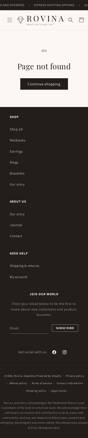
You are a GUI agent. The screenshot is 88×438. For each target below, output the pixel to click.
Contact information (70, 383)
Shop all (16, 129)
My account (19, 277)
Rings (14, 162)
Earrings (16, 151)
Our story (17, 184)
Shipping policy (36, 390)
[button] (9, 20)
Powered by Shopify (48, 375)
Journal (16, 225)
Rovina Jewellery (24, 375)
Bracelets (17, 173)
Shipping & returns (24, 265)
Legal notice (58, 390)
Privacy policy (75, 376)
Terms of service (42, 383)
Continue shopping (44, 84)
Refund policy (18, 383)
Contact (16, 236)
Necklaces (17, 140)
